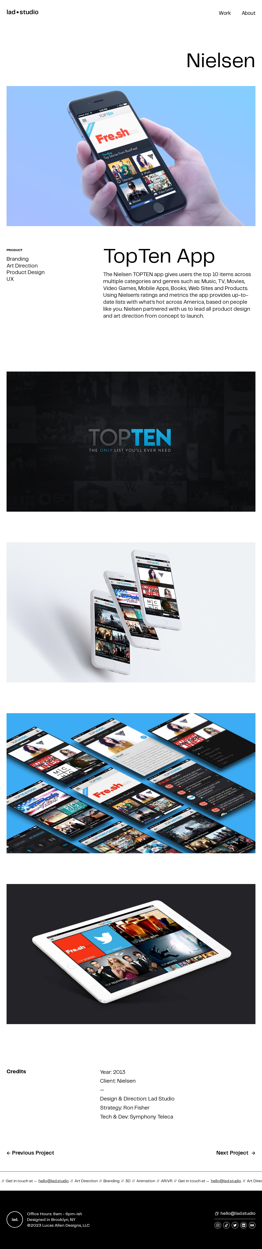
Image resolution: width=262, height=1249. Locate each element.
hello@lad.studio (237, 1213)
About (248, 13)
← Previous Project (32, 1153)
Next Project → (235, 1153)
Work (225, 13)
